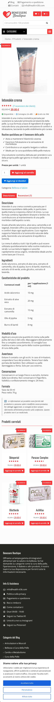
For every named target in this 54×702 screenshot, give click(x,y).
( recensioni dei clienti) (24, 106)
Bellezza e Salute (19, 187)
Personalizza (27, 690)
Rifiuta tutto (27, 696)
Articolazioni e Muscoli (15, 643)
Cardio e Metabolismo (15, 652)
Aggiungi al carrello (24, 172)
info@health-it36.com (17, 589)
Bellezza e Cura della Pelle (17, 647)
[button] (49, 31)
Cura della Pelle (12, 656)
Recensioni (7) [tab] (25, 195)
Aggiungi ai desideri (16, 180)
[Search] (46, 22)
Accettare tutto (27, 683)
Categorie (11, 31)
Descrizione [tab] (9, 195)
